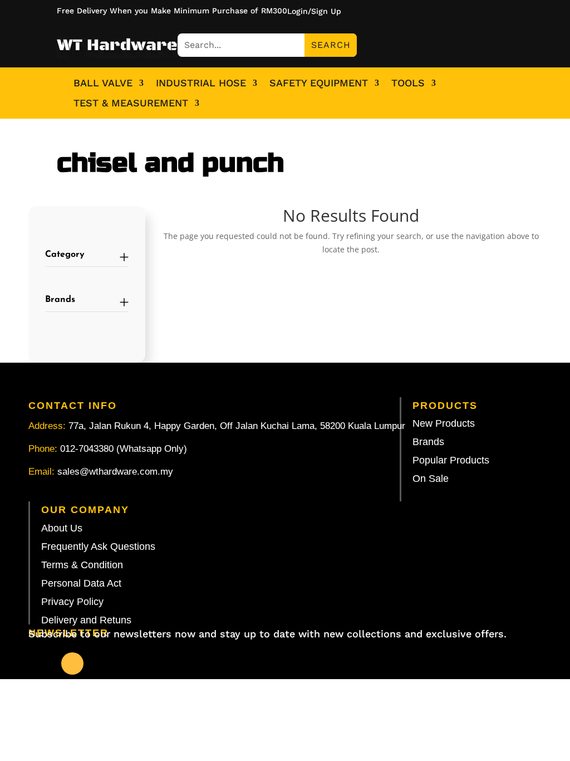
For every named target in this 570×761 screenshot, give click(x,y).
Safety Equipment (318, 83)
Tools (408, 83)
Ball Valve (102, 83)
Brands (60, 299)
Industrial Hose (201, 83)
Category (65, 254)
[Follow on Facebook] (72, 663)
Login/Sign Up (314, 11)
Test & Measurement (130, 103)
